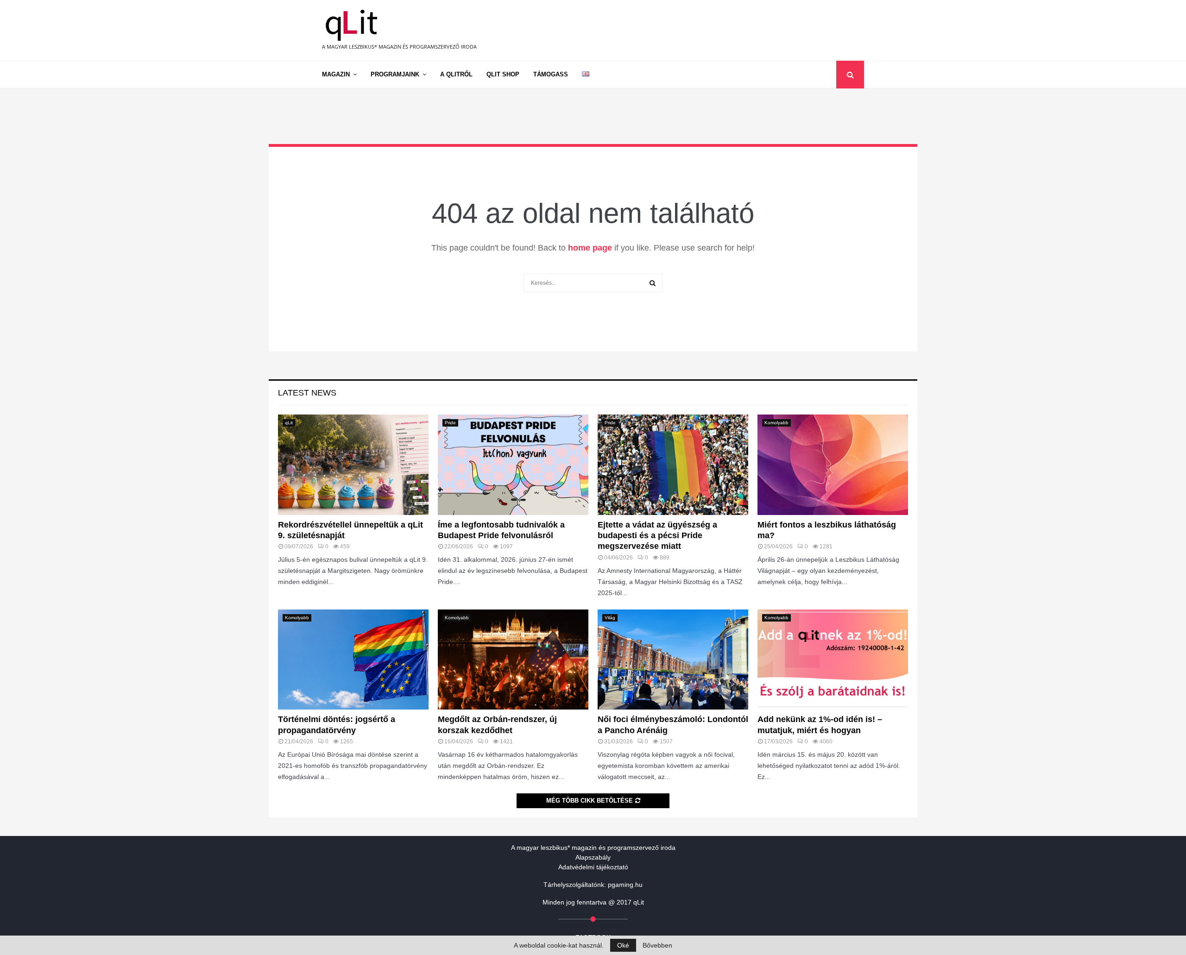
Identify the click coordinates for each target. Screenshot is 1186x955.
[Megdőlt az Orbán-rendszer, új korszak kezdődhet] (513, 659)
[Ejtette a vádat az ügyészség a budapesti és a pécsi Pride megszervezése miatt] (673, 465)
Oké (623, 945)
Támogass (550, 74)
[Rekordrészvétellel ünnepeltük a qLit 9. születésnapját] (353, 465)
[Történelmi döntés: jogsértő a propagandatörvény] (353, 659)
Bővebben (657, 945)
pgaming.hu (625, 884)
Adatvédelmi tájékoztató (593, 867)
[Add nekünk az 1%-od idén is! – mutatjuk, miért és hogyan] (832, 659)
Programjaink (395, 74)
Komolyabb (776, 422)
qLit (289, 422)
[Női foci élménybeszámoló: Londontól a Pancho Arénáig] (673, 659)
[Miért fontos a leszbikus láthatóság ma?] (832, 465)
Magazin (336, 74)
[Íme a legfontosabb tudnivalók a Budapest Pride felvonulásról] (513, 465)
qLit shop (502, 74)
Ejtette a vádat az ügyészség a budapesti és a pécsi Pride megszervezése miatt (657, 535)
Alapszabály (593, 857)
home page (590, 247)
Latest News (307, 392)
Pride (450, 422)
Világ (610, 617)
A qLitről (456, 74)
